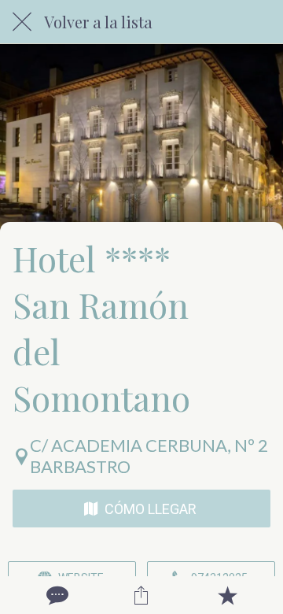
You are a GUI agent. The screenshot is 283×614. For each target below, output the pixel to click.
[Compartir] (141, 595)
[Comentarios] (56, 595)
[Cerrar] (22, 22)
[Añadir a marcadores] (227, 595)
